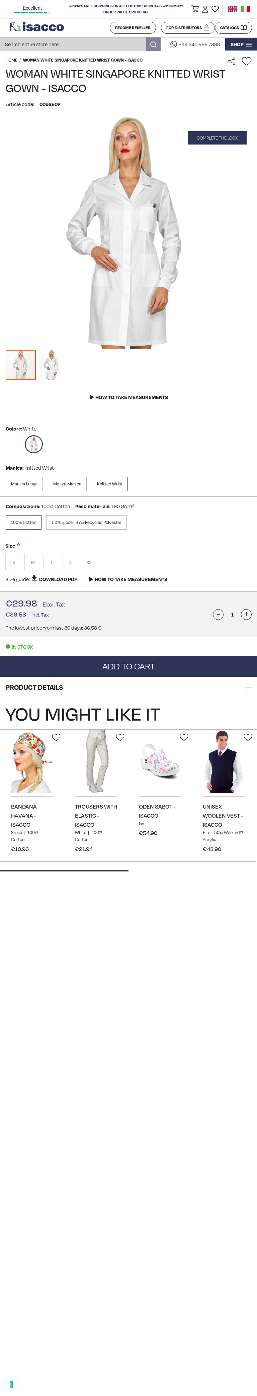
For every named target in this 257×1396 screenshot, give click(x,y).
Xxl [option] (90, 562)
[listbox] (128, 563)
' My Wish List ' (215, 9)
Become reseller (133, 27)
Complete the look (217, 138)
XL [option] (71, 562)
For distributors (184, 27)
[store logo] (57, 27)
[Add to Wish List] (247, 61)
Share (233, 61)
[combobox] (80, 44)
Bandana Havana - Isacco (24, 815)
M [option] (33, 562)
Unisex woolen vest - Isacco (223, 815)
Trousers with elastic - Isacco (96, 815)
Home (11, 60)
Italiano (245, 9)
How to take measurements (131, 397)
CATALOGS (229, 27)
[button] (195, 10)
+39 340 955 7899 (199, 44)
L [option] (52, 562)
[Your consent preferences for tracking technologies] (11, 1384)
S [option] (13, 562)
